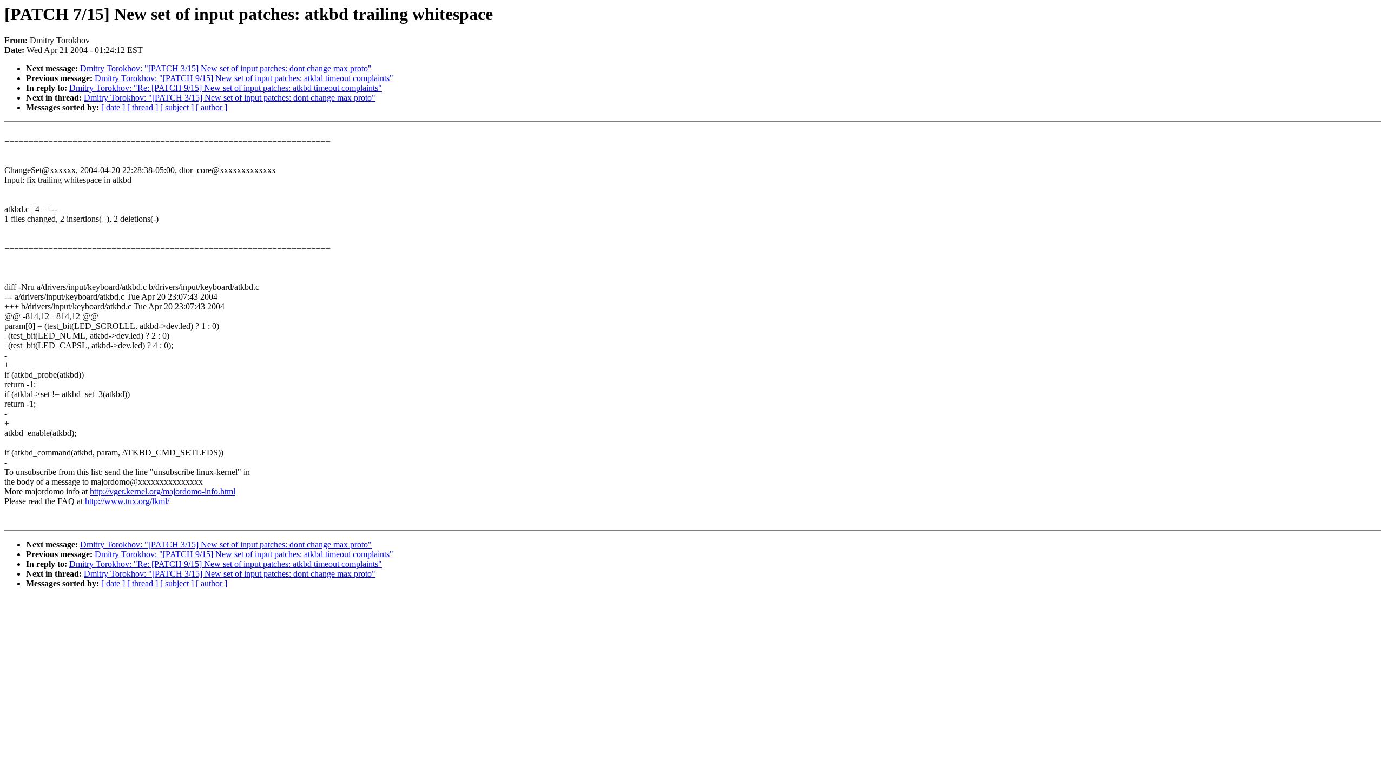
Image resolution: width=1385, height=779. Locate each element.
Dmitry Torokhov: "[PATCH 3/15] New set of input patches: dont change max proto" (226, 68)
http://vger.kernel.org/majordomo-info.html (162, 491)
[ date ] (113, 107)
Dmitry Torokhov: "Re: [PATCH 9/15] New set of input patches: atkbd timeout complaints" (225, 88)
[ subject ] (177, 107)
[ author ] (211, 107)
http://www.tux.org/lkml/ (127, 501)
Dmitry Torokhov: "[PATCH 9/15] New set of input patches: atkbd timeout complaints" (244, 78)
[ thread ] (142, 107)
